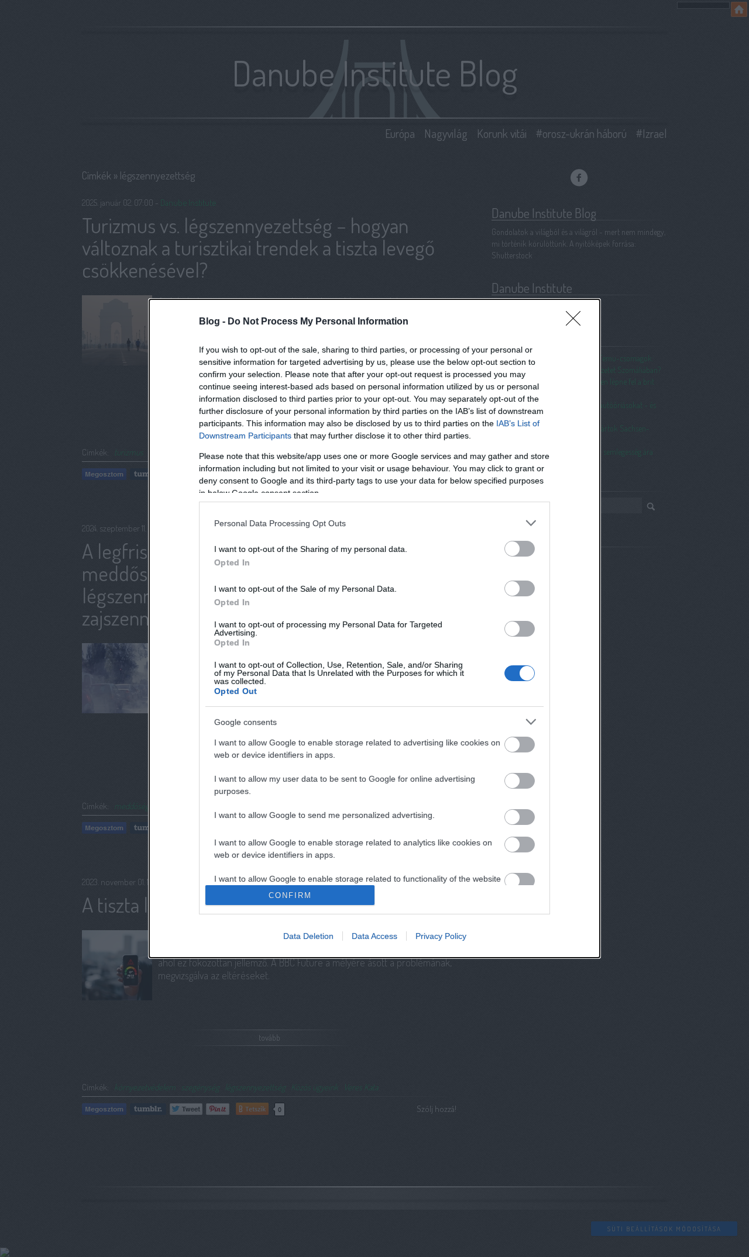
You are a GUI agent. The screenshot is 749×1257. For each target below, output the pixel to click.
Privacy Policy (440, 936)
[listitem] (374, 523)
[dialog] (374, 628)
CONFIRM (290, 895)
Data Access (374, 936)
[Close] (577, 322)
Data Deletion (308, 936)
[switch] (519, 549)
